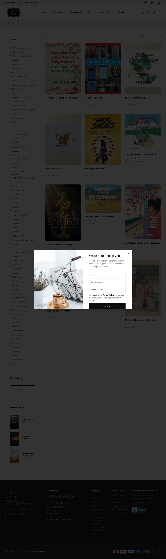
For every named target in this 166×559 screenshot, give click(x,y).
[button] (128, 254)
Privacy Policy (108, 295)
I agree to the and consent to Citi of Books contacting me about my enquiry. (106, 298)
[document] (83, 279)
